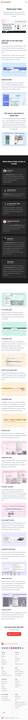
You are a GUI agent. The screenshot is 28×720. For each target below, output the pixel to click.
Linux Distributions (6, 700)
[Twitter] (9, 648)
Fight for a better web (20, 702)
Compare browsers (19, 664)
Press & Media (5, 696)
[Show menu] (26, 2)
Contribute (4, 688)
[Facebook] (16, 648)
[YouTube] (11, 648)
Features (17, 654)
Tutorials (17, 683)
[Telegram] (20, 648)
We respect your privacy (20, 704)
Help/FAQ (17, 681)
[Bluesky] (5, 648)
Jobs (16, 700)
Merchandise (4, 690)
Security (17, 707)
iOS (2, 658)
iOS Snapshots (18, 675)
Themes (3, 686)
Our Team (17, 698)
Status (17, 717)
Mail (2, 669)
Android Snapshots (19, 673)
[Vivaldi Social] (2, 648)
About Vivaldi (18, 696)
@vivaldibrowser (10, 174)
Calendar (4, 671)
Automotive (4, 662)
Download (4, 664)
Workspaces (17, 658)
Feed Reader (4, 673)
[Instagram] (14, 648)
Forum (3, 685)
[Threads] (7, 648)
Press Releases (5, 698)
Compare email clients (6, 675)
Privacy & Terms (18, 705)
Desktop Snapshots (19, 671)
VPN (16, 662)
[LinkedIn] (18, 648)
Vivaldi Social (4, 681)
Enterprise (4, 660)
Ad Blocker (17, 660)
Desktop (3, 654)
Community (4, 683)
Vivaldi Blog (17, 669)
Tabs (16, 656)
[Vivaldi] (5, 2)
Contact (16, 686)
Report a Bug (18, 685)
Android (3, 656)
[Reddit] (22, 648)
